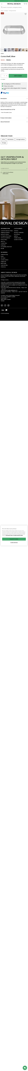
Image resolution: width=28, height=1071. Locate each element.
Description (4, 98)
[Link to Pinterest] (2, 305)
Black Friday (3, 263)
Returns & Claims (5, 234)
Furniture (16, 230)
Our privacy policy (9, 535)
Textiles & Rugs (17, 237)
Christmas (3, 266)
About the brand (5, 122)
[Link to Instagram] (8, 305)
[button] (24, 4)
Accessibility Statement (6, 246)
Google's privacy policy (18, 535)
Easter (2, 256)
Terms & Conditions (5, 237)
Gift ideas (3, 258)
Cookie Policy (4, 243)
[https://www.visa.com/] (2, 310)
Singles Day (3, 261)
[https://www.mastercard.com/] (6, 310)
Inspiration (3, 244)
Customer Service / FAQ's (7, 230)
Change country (4, 280)
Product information (6, 118)
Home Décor (17, 234)
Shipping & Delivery (5, 232)
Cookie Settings (14, 542)
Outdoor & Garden (18, 239)
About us (3, 241)
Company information (6, 236)
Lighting (16, 236)
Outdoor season (4, 259)
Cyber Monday (4, 265)
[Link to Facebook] (5, 305)
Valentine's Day (4, 254)
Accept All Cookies (14, 539)
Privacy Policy (4, 239)
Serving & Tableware (19, 232)
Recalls (2, 248)
